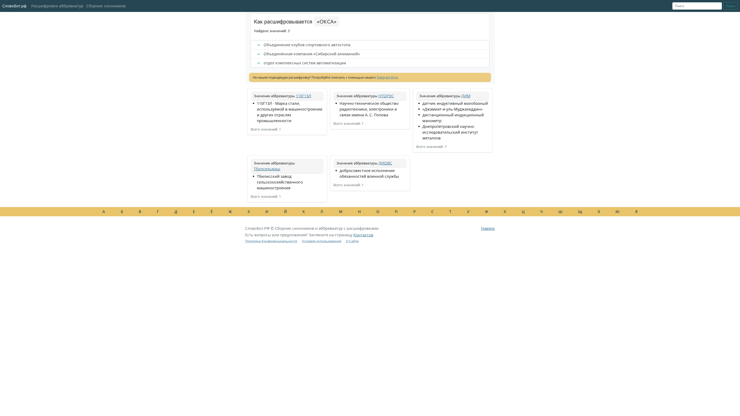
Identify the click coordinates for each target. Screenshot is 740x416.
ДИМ (465, 95)
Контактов (363, 234)
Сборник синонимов (106, 5)
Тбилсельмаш (267, 168)
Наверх (488, 228)
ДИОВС (385, 163)
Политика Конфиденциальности (271, 241)
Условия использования (321, 241)
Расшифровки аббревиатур (57, 5)
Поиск (730, 6)
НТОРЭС (386, 95)
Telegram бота (387, 77)
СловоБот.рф (14, 5)
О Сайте (352, 241)
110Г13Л (303, 95)
